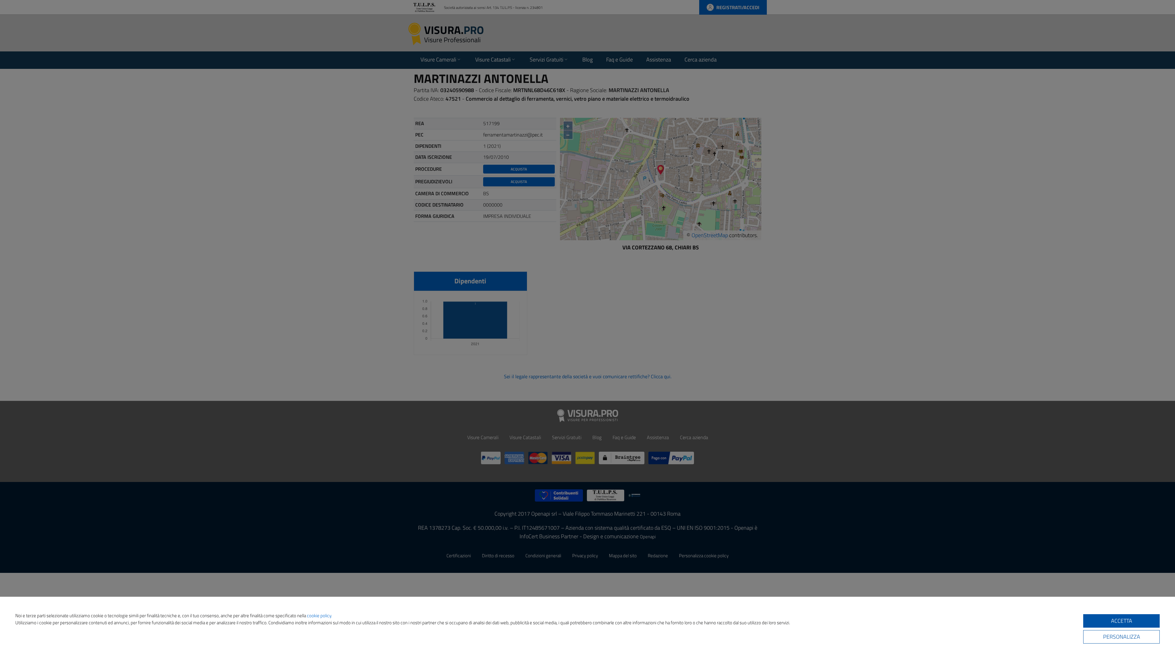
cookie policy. (319, 615)
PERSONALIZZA (1121, 637)
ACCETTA (1121, 621)
